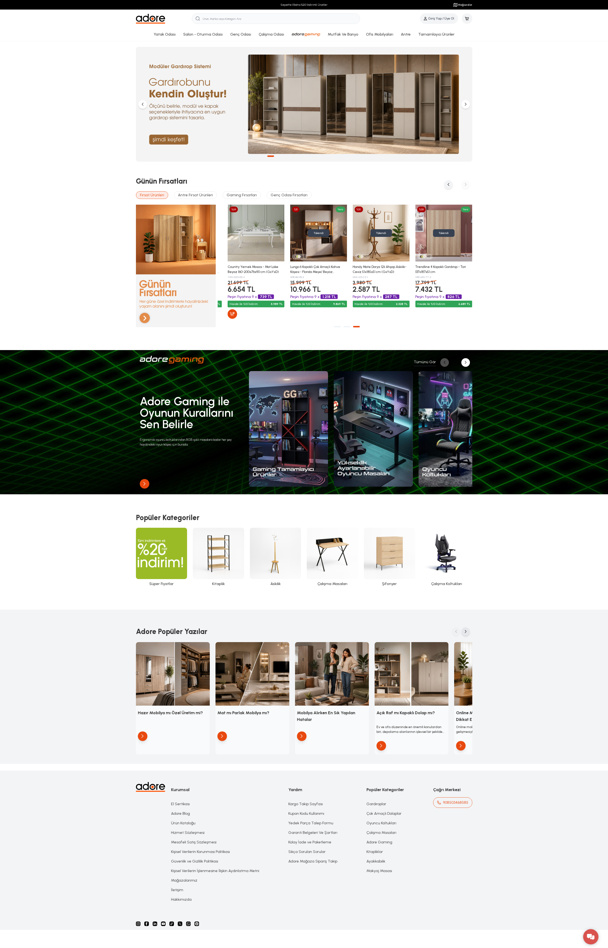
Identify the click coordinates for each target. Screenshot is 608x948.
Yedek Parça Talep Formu (310, 823)
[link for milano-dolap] (304, 104)
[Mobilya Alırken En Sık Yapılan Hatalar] (332, 674)
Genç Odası (240, 34)
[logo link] (164, 19)
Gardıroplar (376, 804)
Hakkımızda (181, 899)
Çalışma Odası (271, 34)
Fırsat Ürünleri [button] (152, 195)
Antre (406, 34)
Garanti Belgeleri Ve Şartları (312, 832)
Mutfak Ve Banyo (343, 34)
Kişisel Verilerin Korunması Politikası (200, 851)
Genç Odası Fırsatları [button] (289, 195)
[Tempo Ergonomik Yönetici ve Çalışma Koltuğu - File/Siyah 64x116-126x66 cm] (312, 233)
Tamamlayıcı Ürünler (436, 34)
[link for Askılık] (275, 557)
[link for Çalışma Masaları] (332, 557)
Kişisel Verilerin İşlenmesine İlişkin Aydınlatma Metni (215, 870)
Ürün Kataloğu (183, 823)
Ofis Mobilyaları (379, 34)
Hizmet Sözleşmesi (187, 832)
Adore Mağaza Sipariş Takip (312, 861)
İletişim (177, 890)
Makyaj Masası (379, 870)
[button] (251, 156)
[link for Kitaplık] (218, 557)
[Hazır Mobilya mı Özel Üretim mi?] (173, 674)
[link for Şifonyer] (389, 557)
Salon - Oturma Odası (203, 34)
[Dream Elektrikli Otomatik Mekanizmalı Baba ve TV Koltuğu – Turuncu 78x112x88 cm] (437, 233)
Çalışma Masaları (381, 832)
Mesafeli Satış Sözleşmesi (193, 842)
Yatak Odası (165, 34)
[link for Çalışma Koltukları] (446, 557)
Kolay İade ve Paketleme (309, 842)
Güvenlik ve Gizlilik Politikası (194, 861)
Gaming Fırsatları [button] (242, 195)
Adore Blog (180, 813)
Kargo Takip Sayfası (305, 804)
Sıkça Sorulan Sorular (307, 851)
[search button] (198, 18)
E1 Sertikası (180, 804)
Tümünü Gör (425, 362)
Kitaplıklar (374, 851)
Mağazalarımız (184, 880)
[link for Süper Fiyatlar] (161, 557)
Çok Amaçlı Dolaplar (384, 813)
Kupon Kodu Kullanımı (306, 813)
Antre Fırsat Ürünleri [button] (195, 195)
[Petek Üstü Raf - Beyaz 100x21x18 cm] (249, 233)
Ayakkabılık (375, 861)
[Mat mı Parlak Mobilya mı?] (252, 674)
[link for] (288, 429)
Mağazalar (465, 4)
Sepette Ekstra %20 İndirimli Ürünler (304, 4)
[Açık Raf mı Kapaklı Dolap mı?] (411, 674)
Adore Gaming (379, 842)
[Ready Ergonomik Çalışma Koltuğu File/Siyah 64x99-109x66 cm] (374, 233)
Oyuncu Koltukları (381, 823)
